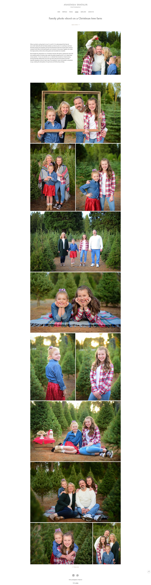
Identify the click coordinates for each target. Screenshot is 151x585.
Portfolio (64, 11)
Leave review (75, 24)
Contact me (91, 11)
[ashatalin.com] (75, 6)
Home (58, 11)
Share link (76, 567)
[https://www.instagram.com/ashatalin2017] (73, 575)
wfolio (77, 583)
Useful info (83, 11)
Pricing (71, 11)
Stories (76, 11)
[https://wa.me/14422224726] (78, 575)
